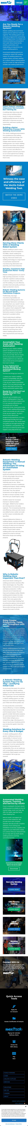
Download (14, 869)
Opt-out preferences (10, 1123)
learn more (14, 81)
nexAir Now (19, 2)
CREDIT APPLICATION (18, 1101)
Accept (14, 1120)
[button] (26, 1106)
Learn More (11, 449)
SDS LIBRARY (19, 1103)
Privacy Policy (18, 1123)
